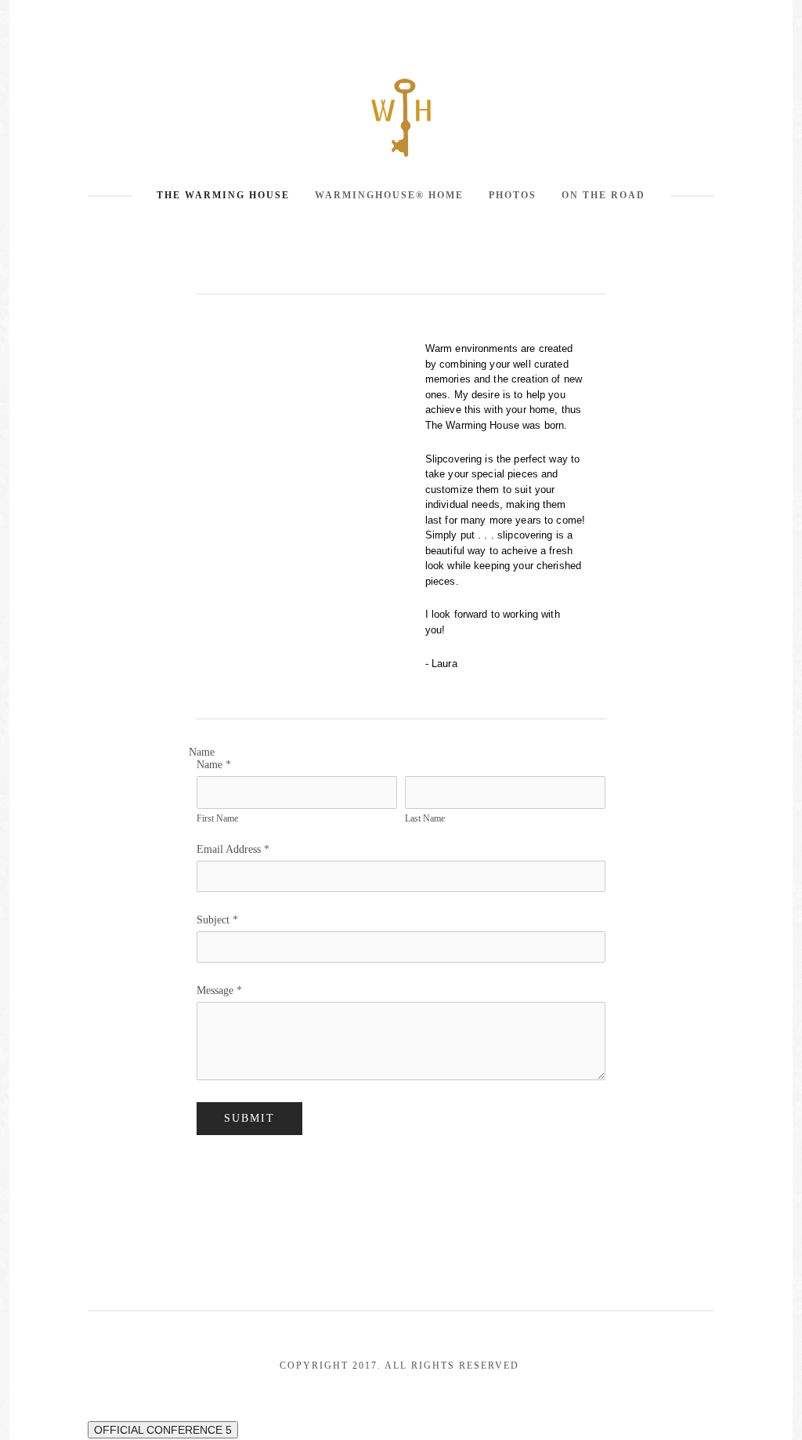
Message (219, 990)
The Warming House (223, 195)
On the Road (603, 195)
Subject (217, 920)
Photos (512, 195)
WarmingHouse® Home (389, 195)
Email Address (233, 849)
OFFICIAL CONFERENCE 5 (163, 1430)
